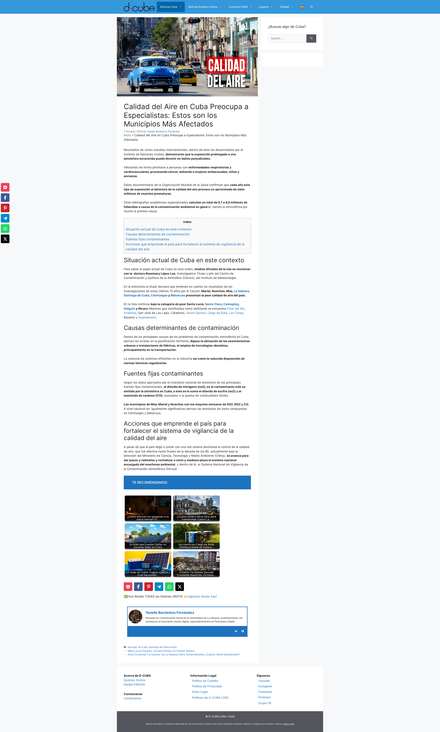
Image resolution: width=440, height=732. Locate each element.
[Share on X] (179, 586)
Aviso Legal (200, 692)
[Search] (311, 38)
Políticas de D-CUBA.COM (210, 698)
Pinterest (264, 697)
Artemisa (130, 313)
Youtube (264, 681)
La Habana (241, 291)
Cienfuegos (159, 295)
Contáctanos (132, 698)
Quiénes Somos (134, 680)
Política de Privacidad (207, 686)
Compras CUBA (238, 6)
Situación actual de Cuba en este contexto (159, 229)
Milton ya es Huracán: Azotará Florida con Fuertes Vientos (161, 650)
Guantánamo (147, 317)
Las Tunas (236, 313)
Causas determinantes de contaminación (157, 234)
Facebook (265, 692)
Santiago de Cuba (136, 295)
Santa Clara (213, 304)
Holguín (130, 308)
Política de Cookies (205, 681)
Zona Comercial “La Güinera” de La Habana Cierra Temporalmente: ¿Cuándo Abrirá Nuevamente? (184, 654)
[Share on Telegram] (159, 586)
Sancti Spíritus (196, 313)
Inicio (127, 135)
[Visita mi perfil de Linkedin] (236, 631)
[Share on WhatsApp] (169, 586)
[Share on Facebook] (138, 586)
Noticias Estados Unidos (203, 6)
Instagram (265, 686)
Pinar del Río (235, 308)
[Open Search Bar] (311, 7)
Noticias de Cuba (138, 647)
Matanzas (178, 295)
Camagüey (231, 304)
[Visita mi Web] (242, 631)
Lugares (264, 6)
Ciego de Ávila (217, 313)
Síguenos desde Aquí (202, 596)
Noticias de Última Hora (163, 647)
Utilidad (284, 6)
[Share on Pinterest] (148, 586)
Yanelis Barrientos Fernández (170, 613)
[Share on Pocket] (128, 586)
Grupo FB (264, 703)
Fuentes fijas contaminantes (148, 239)
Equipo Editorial (134, 684)
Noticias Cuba (168, 6)
